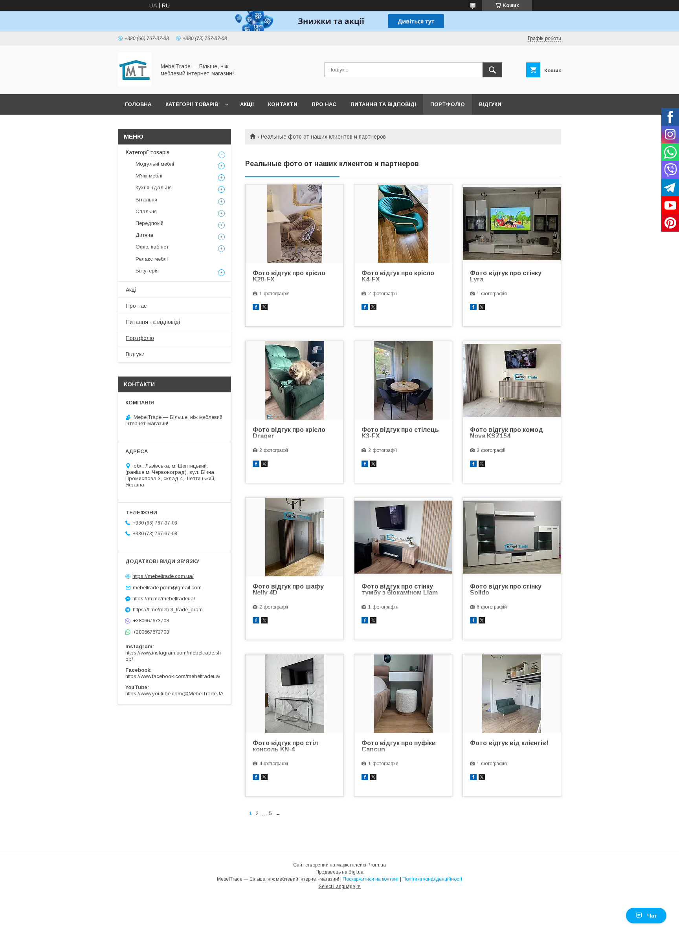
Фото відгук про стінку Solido (505, 589)
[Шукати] (492, 69)
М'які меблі (149, 176)
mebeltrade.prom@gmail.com (167, 587)
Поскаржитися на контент (371, 879)
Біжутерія (147, 271)
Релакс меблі (152, 259)
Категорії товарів (191, 104)
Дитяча (144, 235)
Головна (138, 104)
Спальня (146, 211)
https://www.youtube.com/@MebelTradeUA (174, 694)
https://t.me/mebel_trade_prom (168, 609)
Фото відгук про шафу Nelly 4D (288, 589)
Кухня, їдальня (154, 187)
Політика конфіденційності (432, 879)
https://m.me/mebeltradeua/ (163, 598)
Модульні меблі (155, 164)
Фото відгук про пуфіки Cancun (399, 746)
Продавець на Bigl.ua (339, 872)
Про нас (324, 104)
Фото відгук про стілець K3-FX (400, 433)
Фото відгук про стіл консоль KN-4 (285, 746)
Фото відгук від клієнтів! (509, 743)
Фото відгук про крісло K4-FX (398, 276)
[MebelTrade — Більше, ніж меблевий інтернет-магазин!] (134, 84)
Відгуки (490, 104)
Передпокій (149, 223)
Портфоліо (447, 104)
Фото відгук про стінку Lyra (505, 276)
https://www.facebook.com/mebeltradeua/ (172, 676)
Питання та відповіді (383, 104)
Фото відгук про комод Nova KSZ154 (506, 433)
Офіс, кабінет (152, 247)
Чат (652, 915)
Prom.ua (376, 865)
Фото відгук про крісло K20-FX (289, 276)
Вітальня (146, 200)
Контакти (282, 104)
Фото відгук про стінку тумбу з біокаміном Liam (400, 589)
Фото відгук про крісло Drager (289, 433)
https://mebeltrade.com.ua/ (163, 576)
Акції (247, 104)
